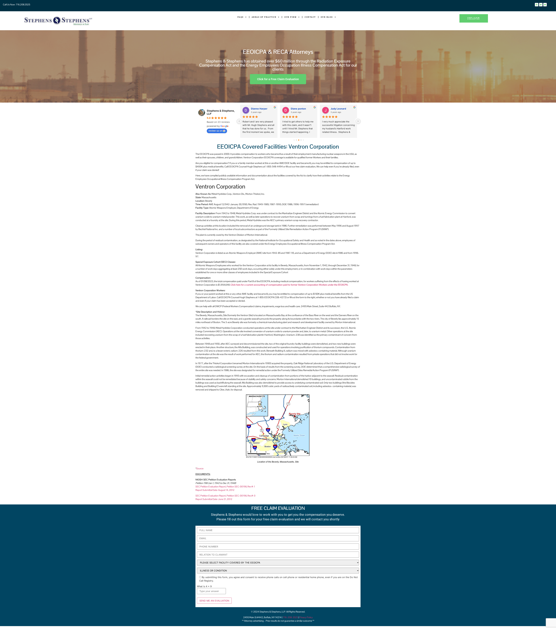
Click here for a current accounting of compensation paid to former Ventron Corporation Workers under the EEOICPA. (289, 284)
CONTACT (310, 17)
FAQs (240, 17)
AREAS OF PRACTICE (264, 17)
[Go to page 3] (298, 140)
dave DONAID (298, 108)
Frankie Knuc (338, 108)
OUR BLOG (327, 17)
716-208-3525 (290, 617)
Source (199, 468)
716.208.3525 (22, 4)
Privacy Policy (306, 617)
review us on (215, 130)
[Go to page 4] (300, 140)
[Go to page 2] (296, 140)
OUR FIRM (290, 17)
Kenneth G (257, 108)
